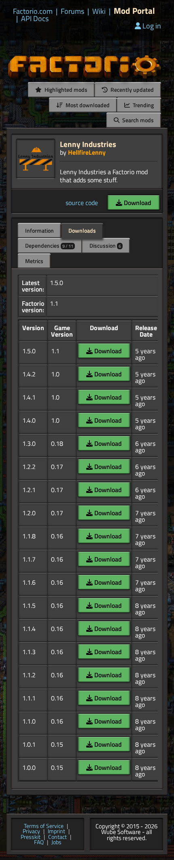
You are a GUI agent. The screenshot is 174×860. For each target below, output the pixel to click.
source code (82, 202)
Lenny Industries (88, 144)
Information (39, 230)
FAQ (39, 842)
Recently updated (131, 89)
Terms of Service (44, 826)
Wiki (99, 11)
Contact (57, 837)
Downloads (82, 230)
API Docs (35, 18)
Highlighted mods (65, 89)
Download (136, 202)
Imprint (56, 831)
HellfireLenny (87, 152)
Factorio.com (33, 11)
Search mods (137, 120)
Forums (72, 11)
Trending (143, 105)
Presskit (30, 837)
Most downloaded (87, 105)
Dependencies (49, 245)
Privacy (31, 831)
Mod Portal (134, 10)
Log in (151, 25)
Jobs (56, 842)
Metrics (34, 261)
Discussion (105, 245)
